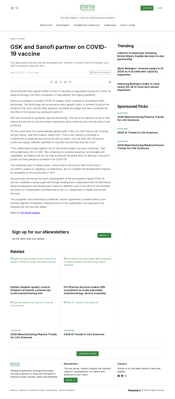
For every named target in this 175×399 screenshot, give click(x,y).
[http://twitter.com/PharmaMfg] (125, 376)
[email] (70, 82)
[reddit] (65, 82)
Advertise (23, 390)
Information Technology (87, 25)
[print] (110, 82)
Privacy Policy (52, 390)
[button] (12, 8)
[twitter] (60, 82)
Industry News (17, 39)
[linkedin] (56, 82)
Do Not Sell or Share (37, 390)
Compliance (110, 25)
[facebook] (51, 82)
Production (46, 25)
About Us (14, 390)
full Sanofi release (30, 212)
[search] (17, 8)
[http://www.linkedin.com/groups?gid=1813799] (122, 376)
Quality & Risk (127, 25)
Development (63, 25)
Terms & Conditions (67, 390)
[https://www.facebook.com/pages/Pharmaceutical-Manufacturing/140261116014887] (118, 376)
